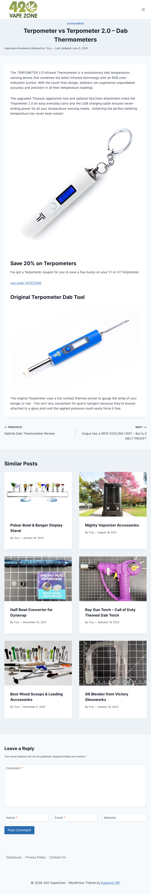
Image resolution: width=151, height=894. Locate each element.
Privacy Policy (35, 857)
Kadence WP (110, 883)
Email (60, 818)
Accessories (75, 23)
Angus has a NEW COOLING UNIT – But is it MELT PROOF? (114, 433)
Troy (16, 537)
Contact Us (57, 857)
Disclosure (14, 857)
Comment (14, 768)
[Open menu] (143, 9)
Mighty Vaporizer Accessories (112, 525)
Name (11, 818)
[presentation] (38, 494)
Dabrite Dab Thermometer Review (29, 430)
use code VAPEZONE (25, 283)
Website (110, 818)
